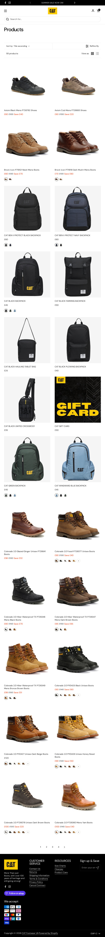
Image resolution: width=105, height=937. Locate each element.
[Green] (10, 310)
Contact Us (34, 868)
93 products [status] (12, 53)
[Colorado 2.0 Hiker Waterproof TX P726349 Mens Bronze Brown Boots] (27, 659)
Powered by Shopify (48, 933)
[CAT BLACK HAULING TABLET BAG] (27, 340)
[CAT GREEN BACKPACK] (27, 459)
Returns (33, 872)
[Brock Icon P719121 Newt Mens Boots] (27, 143)
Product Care (61, 872)
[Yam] (57, 832)
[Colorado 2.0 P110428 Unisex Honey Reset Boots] (78, 727)
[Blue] (15, 310)
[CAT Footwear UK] (52, 10)
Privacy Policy (36, 882)
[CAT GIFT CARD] (78, 400)
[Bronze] (15, 629)
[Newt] (6, 179)
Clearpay (59, 869)
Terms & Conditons (38, 878)
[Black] (6, 245)
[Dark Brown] (65, 561)
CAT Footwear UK (30, 933)
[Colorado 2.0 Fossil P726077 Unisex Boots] (78, 525)
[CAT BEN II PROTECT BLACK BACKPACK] (27, 209)
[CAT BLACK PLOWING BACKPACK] (78, 340)
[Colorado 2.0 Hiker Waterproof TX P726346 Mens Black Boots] (27, 590)
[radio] (92, 53)
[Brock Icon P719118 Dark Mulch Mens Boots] (78, 143)
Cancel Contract (37, 885)
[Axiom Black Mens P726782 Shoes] (27, 84)
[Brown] (10, 629)
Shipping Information (39, 875)
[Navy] (10, 245)
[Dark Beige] (70, 561)
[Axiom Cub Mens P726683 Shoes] (78, 84)
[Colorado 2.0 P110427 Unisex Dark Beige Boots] (27, 727)
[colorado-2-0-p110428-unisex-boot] (74, 561)
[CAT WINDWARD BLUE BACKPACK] (78, 459)
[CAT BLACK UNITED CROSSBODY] (27, 400)
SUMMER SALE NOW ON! (52, 3)
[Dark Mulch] (10, 179)
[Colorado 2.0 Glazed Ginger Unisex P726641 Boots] (27, 525)
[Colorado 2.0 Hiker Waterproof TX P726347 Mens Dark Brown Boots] (78, 590)
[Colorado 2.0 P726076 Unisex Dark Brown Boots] (27, 796)
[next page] (64, 847)
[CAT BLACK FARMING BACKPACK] (78, 274)
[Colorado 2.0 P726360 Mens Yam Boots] (78, 796)
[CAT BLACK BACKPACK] (27, 274)
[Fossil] (57, 561)
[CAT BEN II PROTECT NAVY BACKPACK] (78, 209)
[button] (17, 46)
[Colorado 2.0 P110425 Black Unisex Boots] (78, 659)
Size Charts (60, 865)
